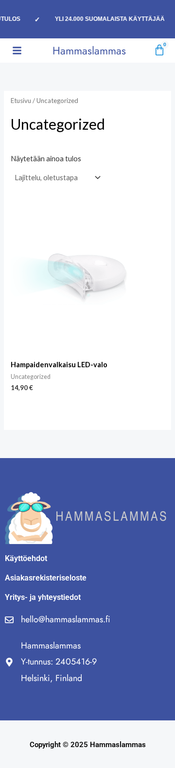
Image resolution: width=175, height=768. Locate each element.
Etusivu (21, 100)
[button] (17, 50)
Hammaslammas (89, 50)
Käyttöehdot (26, 558)
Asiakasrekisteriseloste (46, 577)
